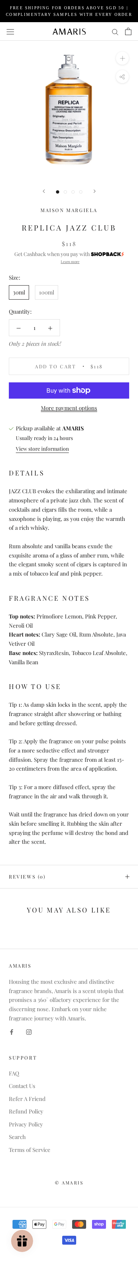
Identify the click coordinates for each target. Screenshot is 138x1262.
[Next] (94, 191)
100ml (46, 292)
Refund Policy (26, 1111)
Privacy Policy (26, 1124)
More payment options (69, 408)
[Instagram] (29, 1031)
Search (17, 1136)
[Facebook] (11, 1031)
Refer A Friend (27, 1098)
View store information (42, 448)
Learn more (70, 261)
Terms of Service (29, 1149)
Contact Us (22, 1085)
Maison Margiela (69, 210)
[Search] (115, 31)
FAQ (14, 1073)
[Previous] (44, 191)
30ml (19, 292)
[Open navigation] (10, 31)
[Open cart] (128, 31)
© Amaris (69, 1183)
